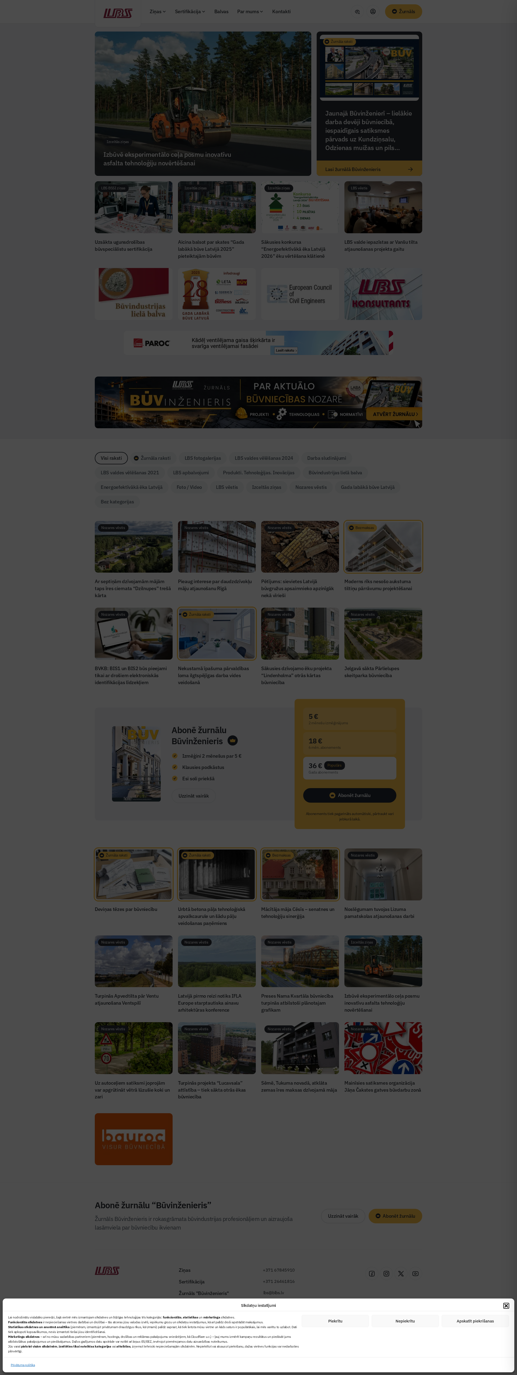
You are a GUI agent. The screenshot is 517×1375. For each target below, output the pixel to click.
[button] (506, 1305)
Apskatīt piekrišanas (475, 1321)
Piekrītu (335, 1321)
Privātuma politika (23, 1365)
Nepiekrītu (405, 1321)
